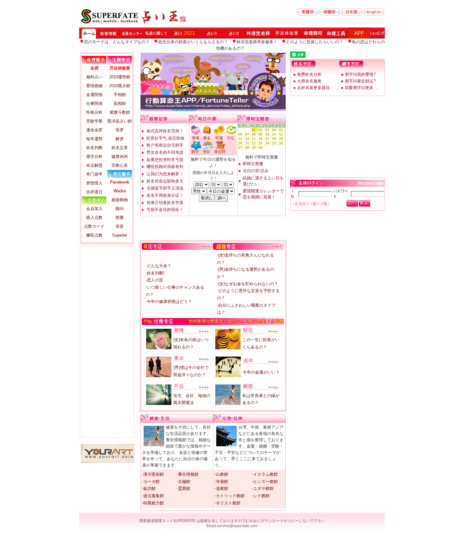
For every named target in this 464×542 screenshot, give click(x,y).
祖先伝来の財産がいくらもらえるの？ (193, 41)
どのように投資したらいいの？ (314, 41)
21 (248, 143)
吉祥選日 (94, 192)
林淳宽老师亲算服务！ (256, 41)
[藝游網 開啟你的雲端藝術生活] (107, 462)
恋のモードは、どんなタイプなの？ (117, 41)
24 (268, 143)
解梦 (120, 138)
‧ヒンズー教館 (265, 481)
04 (275, 130)
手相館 (120, 94)
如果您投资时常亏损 (164, 159)
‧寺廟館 (221, 481)
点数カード (94, 226)
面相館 (120, 103)
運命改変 (94, 130)
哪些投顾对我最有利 (164, 166)
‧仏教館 (221, 474)
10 (268, 134)
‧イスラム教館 (265, 474)
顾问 (120, 208)
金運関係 (94, 94)
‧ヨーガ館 (151, 481)
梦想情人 (94, 183)
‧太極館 (183, 481)
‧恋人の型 (154, 280)
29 (255, 147)
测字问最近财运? (360, 81)
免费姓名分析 (309, 74)
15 (255, 139)
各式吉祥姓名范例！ (164, 131)
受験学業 (94, 121)
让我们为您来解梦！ (164, 174)
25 (275, 143)
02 (261, 130)
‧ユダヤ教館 (263, 488)
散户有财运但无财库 (164, 145)
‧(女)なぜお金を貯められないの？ (247, 283)
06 (241, 134)
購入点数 (94, 217)
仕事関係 (94, 103)
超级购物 (119, 199)
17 (268, 139)
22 (255, 143)
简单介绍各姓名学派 (164, 202)
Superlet (119, 235)
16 (261, 139)
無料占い (94, 77)
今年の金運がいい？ (261, 372)
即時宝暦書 (253, 163)
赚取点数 (94, 235)
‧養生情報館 (188, 474)
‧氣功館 (149, 488)
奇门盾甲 (94, 174)
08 (255, 134)
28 (248, 147)
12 (282, 134)
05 (282, 130)
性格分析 (94, 112)
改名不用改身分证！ (164, 195)
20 (241, 143)
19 (282, 139)
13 (241, 139)
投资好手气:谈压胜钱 (165, 138)
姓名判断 (94, 147)
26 (282, 143)
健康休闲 (119, 156)
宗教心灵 (119, 165)
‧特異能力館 (153, 503)
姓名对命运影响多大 (164, 181)
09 (261, 134)
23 (261, 143)
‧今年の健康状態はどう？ (169, 301)
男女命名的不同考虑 (164, 152)
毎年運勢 (94, 138)
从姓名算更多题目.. (314, 87)
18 (275, 139)
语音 (120, 226)
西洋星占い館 (119, 121)
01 (255, 130)
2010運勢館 (119, 77)
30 (261, 147)
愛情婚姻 (94, 85)
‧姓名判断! (155, 273)
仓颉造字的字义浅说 (164, 188)
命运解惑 (94, 165)
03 (268, 130)
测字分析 (94, 156)
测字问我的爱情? (360, 74)
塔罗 (120, 130)
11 (275, 134)
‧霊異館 (183, 488)
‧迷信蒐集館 (153, 495)
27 (241, 147)
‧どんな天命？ (158, 265)
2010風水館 (119, 85)
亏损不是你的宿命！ (164, 209)
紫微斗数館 (120, 112)
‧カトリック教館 (230, 495)
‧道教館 (221, 488)
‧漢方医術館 (153, 474)
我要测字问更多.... (361, 87)
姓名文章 (119, 147)
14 (248, 139)
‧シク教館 (261, 495)
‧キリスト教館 (228, 503)
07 (248, 134)
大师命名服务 (309, 81)
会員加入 (94, 208)
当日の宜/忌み (256, 170)
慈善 (120, 217)
